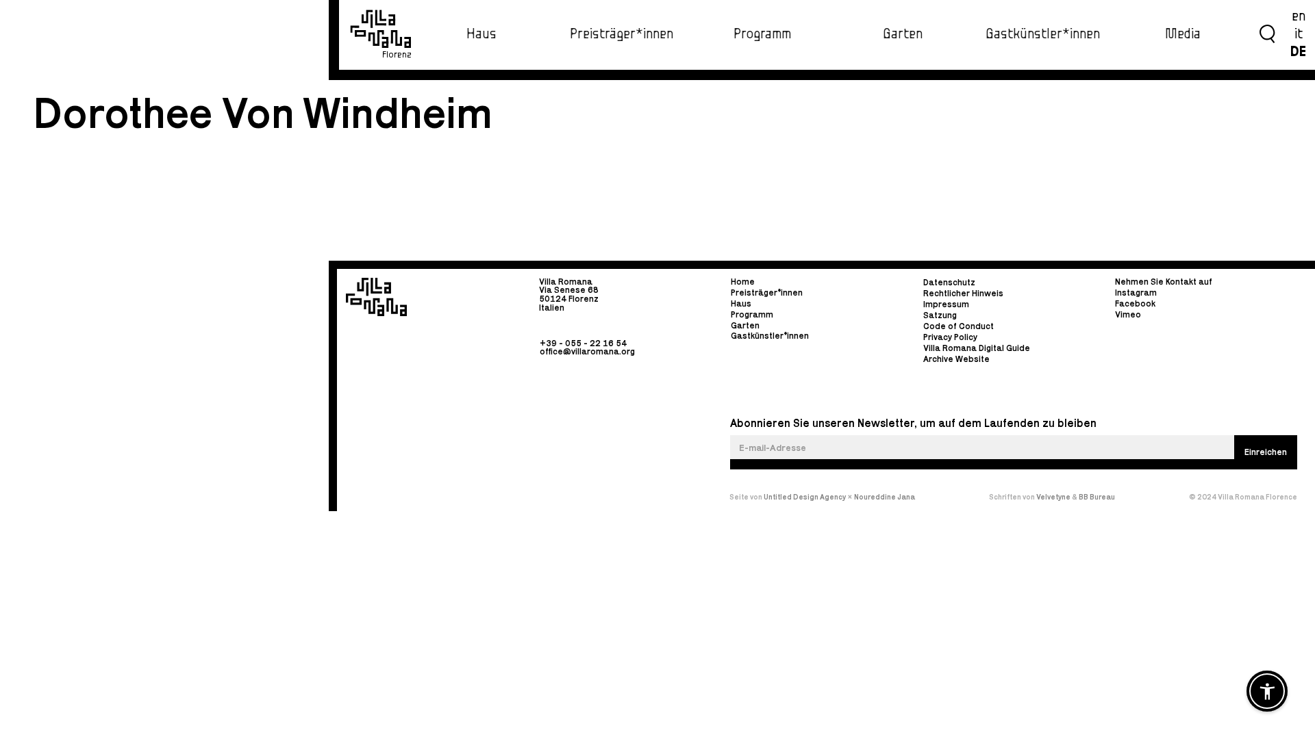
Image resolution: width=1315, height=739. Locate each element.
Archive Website (956, 359)
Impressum (946, 305)
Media (1183, 34)
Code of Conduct (958, 327)
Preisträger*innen (621, 34)
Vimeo (1128, 314)
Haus (481, 34)
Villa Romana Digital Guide (976, 348)
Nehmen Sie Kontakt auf (1163, 282)
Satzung (940, 316)
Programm (762, 34)
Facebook (1135, 303)
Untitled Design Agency (805, 497)
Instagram (1136, 292)
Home (743, 282)
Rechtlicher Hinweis (963, 294)
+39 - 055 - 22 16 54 (583, 342)
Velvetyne (1054, 497)
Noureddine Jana (884, 497)
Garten (903, 34)
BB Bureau (1097, 497)
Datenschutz (949, 283)
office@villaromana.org (587, 351)
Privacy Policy (950, 337)
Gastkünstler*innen (1043, 34)
